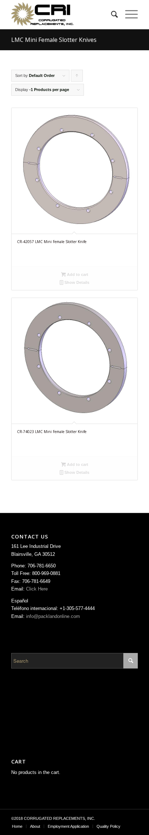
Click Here (37, 589)
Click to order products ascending (77, 77)
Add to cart (77, 274)
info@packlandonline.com (53, 616)
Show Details (76, 282)
